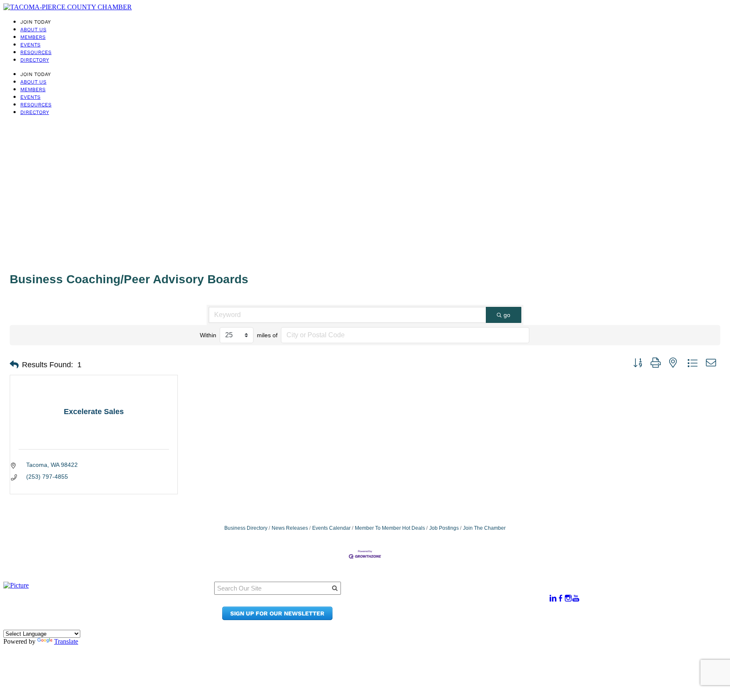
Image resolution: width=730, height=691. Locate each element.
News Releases (290, 528)
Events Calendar (331, 528)
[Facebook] (560, 598)
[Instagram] (568, 598)
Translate (66, 641)
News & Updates (455, 602)
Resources (36, 52)
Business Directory (245, 528)
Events (30, 45)
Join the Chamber (458, 618)
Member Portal (454, 594)
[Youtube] (575, 598)
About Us (33, 30)
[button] (14, 364)
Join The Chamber (484, 528)
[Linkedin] (553, 598)
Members (33, 37)
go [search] (507, 315)
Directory (34, 60)
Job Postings (444, 528)
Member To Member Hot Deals (390, 528)
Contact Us (447, 610)
